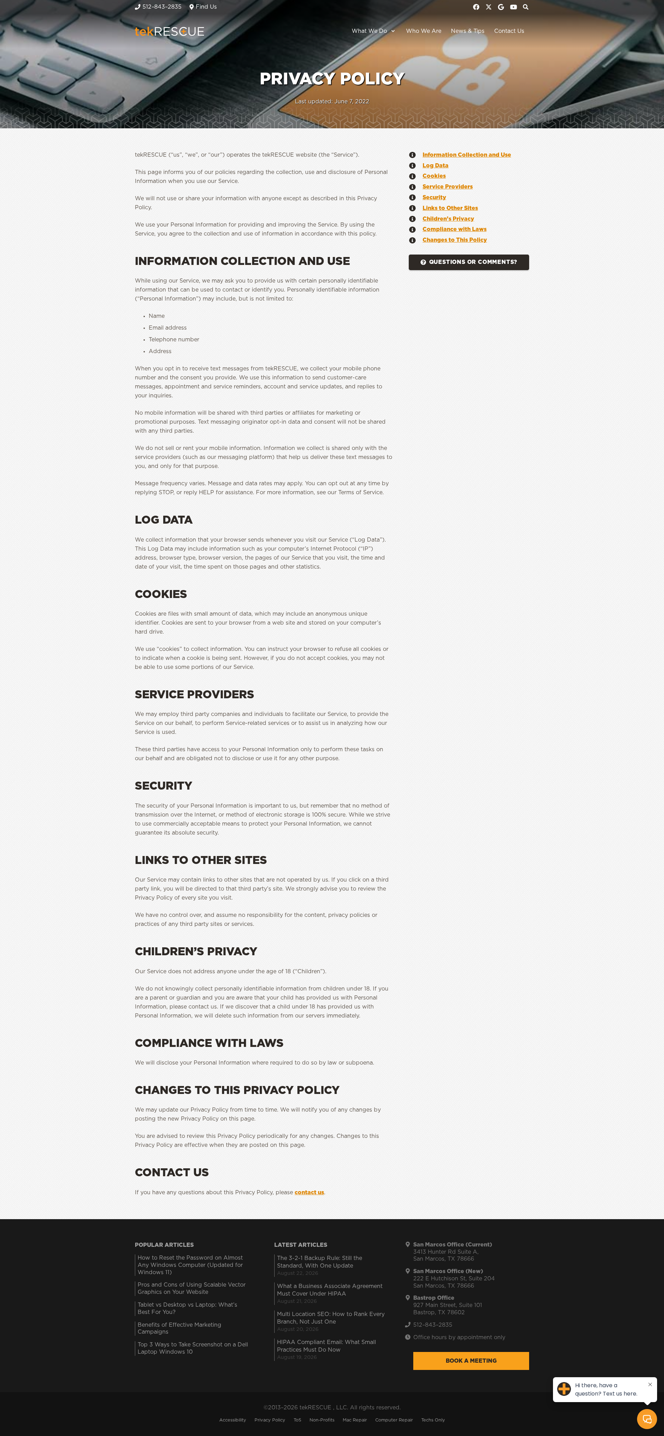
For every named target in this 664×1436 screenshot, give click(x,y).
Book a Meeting (471, 1361)
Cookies (434, 176)
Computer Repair (394, 1420)
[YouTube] (513, 7)
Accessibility (232, 1420)
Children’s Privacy (448, 219)
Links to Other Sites (450, 208)
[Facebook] (476, 7)
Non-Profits (322, 1420)
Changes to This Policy (455, 240)
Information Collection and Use (467, 155)
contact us (309, 1192)
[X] (488, 7)
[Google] (501, 7)
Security (434, 197)
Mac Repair (355, 1420)
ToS (297, 1420)
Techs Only (433, 1420)
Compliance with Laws (455, 229)
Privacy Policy (270, 1420)
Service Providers (448, 187)
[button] (391, 31)
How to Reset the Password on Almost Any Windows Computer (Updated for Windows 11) (190, 1265)
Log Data (436, 165)
